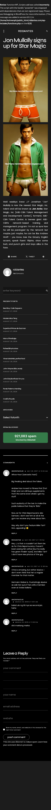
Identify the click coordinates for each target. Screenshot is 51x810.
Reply (14, 533)
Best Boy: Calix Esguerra (12, 308)
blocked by (25, 437)
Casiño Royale (9, 399)
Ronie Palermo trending (12, 389)
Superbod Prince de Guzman (14, 328)
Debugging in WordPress (14, 14)
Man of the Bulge (9, 338)
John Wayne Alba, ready (12, 368)
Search (45, 290)
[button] (4, 31)
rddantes (18, 269)
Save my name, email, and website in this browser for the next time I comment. (26, 729)
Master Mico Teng (10, 318)
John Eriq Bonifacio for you (13, 379)
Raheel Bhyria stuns (10, 348)
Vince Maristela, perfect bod (14, 358)
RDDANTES (25, 31)
